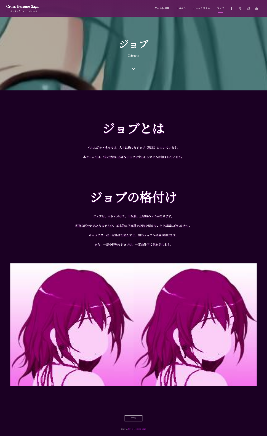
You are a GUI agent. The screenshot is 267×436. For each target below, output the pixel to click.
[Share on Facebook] (231, 8)
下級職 (72, 327)
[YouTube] (256, 8)
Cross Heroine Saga (22, 6)
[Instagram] (248, 8)
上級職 (195, 327)
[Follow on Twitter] (240, 8)
